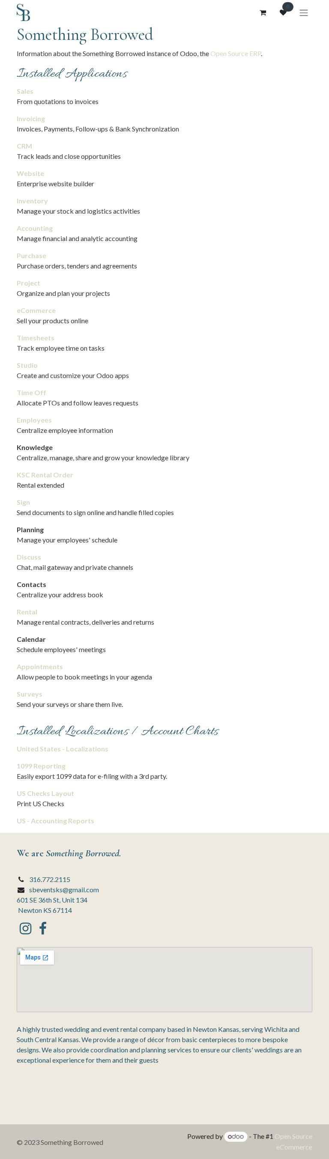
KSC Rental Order (45, 475)
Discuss (29, 557)
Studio (27, 365)
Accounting (35, 228)
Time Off (31, 392)
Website (30, 173)
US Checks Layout (45, 793)
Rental (27, 612)
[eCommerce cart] (262, 12)
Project (28, 283)
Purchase (31, 255)
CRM (24, 146)
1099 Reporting (41, 766)
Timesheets (35, 338)
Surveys (29, 694)
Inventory (32, 201)
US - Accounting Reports (55, 820)
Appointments (40, 666)
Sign (23, 502)
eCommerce (36, 310)
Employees (34, 420)
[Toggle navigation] (303, 12)
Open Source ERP (235, 53)
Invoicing (31, 118)
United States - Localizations (62, 749)
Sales (25, 91)
